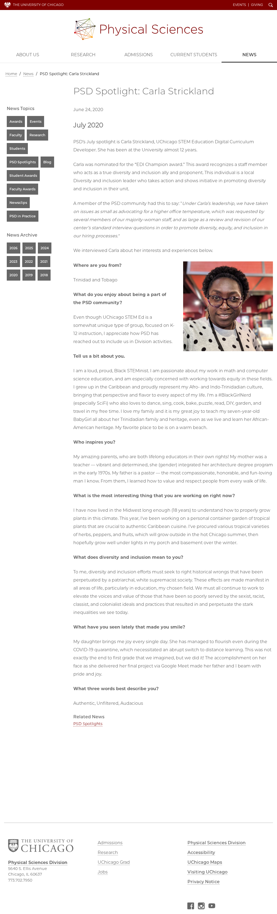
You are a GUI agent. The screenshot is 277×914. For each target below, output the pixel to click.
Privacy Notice (203, 881)
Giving (257, 4)
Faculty (15, 135)
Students (17, 149)
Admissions (138, 54)
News (249, 54)
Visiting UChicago (207, 872)
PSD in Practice (22, 216)
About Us (27, 54)
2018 (44, 275)
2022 (29, 262)
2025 (29, 248)
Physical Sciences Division (138, 29)
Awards (15, 121)
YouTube (212, 906)
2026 (13, 248)
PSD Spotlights (88, 723)
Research (83, 54)
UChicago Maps (204, 862)
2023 (13, 262)
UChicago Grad (114, 862)
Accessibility (201, 852)
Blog (47, 162)
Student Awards (23, 176)
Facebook (190, 906)
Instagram (201, 906)
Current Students (193, 54)
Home (11, 73)
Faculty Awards (22, 189)
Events (239, 4)
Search (271, 5)
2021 (44, 262)
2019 (29, 275)
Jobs (103, 872)
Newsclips (18, 203)
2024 (45, 248)
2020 (13, 275)
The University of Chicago (38, 5)
